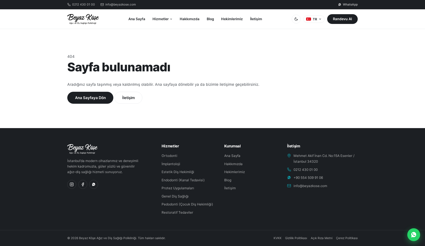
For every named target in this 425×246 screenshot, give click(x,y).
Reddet (255, 238)
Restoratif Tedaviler (177, 212)
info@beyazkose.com (310, 186)
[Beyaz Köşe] (109, 149)
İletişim (256, 19)
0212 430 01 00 (306, 170)
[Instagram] (71, 184)
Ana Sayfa (136, 19)
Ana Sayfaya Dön (90, 98)
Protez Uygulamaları (178, 188)
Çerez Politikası (347, 238)
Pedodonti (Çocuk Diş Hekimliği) (187, 204)
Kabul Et (279, 238)
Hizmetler (161, 19)
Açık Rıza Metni (321, 238)
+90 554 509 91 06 (308, 178)
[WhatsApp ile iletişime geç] (413, 234)
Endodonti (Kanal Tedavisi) (183, 180)
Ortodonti (169, 156)
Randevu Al (342, 19)
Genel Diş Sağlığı (175, 196)
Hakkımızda (189, 19)
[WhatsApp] (93, 184)
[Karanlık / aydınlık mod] (296, 19)
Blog (210, 19)
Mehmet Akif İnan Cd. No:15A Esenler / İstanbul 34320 (324, 159)
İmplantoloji (171, 164)
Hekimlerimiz (232, 19)
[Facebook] (82, 184)
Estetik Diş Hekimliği (178, 172)
